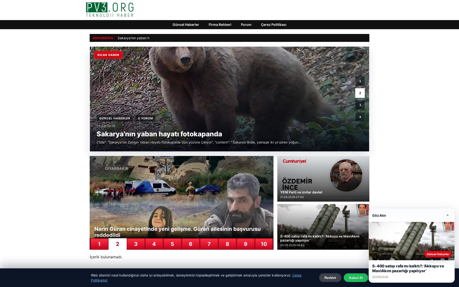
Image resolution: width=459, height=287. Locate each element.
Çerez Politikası (273, 24)
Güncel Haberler (186, 24)
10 (264, 244)
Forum (246, 24)
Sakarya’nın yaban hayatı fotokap (144, 38)
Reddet (330, 278)
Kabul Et (356, 278)
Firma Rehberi (220, 24)
